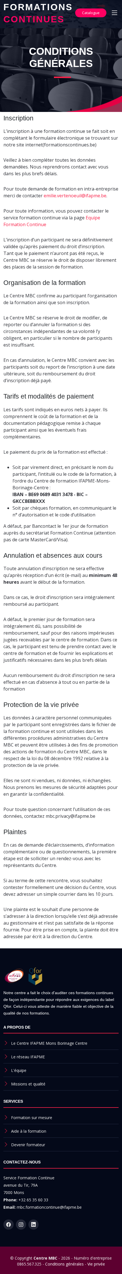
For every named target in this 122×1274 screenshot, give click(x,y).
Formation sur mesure (31, 1117)
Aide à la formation (28, 1131)
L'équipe (18, 1070)
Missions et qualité (28, 1084)
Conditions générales (64, 1264)
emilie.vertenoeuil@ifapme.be (75, 195)
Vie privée (96, 1264)
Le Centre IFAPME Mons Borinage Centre (49, 1043)
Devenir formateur (28, 1144)
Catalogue (91, 12)
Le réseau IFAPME (28, 1056)
